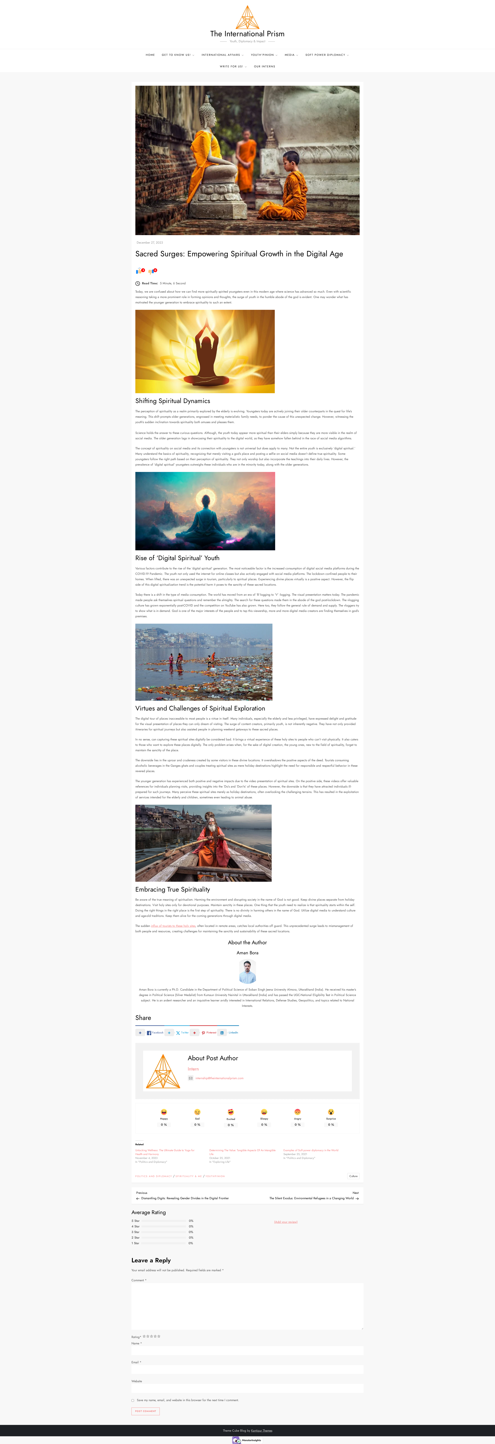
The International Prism (247, 33)
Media (290, 55)
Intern (193, 1068)
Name (136, 1343)
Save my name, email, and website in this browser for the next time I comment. (188, 1400)
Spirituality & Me (189, 1176)
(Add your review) (286, 1222)
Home (150, 55)
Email (136, 1362)
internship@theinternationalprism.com (219, 1078)
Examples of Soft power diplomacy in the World (310, 1150)
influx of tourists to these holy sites (173, 926)
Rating (136, 1337)
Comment (139, 1280)
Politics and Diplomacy (153, 1176)
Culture (353, 1176)
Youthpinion (215, 1176)
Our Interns (264, 66)
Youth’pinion (262, 55)
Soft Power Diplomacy (325, 55)
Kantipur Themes (261, 1430)
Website (136, 1381)
